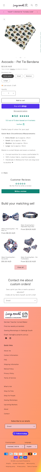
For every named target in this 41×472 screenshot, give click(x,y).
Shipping (12, 69)
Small (19, 76)
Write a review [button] (20, 191)
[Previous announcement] (3, 12)
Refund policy (31, 463)
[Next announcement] (37, 12)
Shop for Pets (9, 391)
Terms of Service (10, 378)
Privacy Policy (9, 373)
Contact (7, 413)
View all (20, 267)
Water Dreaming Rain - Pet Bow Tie (9, 229)
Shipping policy (10, 466)
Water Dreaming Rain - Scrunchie (8, 258)
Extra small (8, 76)
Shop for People (9, 395)
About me (7, 351)
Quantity (4, 89)
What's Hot (8, 386)
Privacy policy (21, 466)
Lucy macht (19, 461)
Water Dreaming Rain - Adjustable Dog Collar (28, 225)
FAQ (5, 360)
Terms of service (32, 466)
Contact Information (11, 355)
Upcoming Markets (10, 404)
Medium (29, 76)
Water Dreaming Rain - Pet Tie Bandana (29, 258)
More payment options (20, 111)
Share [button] (5, 173)
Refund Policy (9, 369)
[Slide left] (16, 57)
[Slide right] (25, 57)
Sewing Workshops (10, 400)
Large (6, 80)
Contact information (19, 463)
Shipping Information (11, 364)
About (6, 409)
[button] (4, 5)
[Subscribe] (35, 300)
